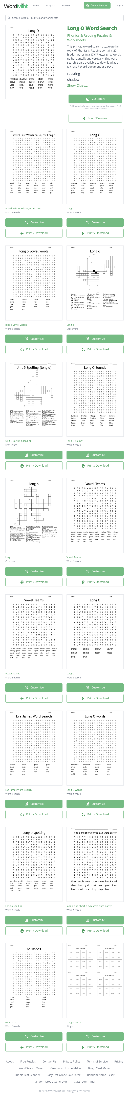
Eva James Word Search (18, 789)
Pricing (118, 1061)
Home (35, 5)
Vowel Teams (74, 557)
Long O (70, 208)
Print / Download (98, 118)
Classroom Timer (85, 1081)
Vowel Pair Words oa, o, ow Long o (24, 208)
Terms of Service (97, 1061)
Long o (70, 324)
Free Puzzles (28, 1061)
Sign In (120, 5)
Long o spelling (13, 906)
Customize (98, 99)
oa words (10, 1022)
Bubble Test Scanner (27, 1075)
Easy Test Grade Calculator (63, 1075)
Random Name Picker (101, 1075)
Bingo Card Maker (99, 1068)
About (10, 1061)
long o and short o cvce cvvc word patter (89, 906)
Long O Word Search (92, 28)
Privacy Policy (71, 1061)
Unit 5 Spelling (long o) (18, 440)
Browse (65, 5)
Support (50, 5)
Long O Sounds (75, 440)
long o (8, 557)
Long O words (74, 789)
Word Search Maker (31, 1068)
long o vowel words (16, 324)
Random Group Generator (50, 1081)
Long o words (74, 1022)
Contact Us (49, 1061)
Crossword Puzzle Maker (65, 1068)
